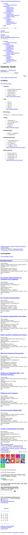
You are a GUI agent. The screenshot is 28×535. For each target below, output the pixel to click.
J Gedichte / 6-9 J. (12, 146)
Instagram (6, 508)
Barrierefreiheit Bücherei (6, 527)
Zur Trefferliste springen (6, 83)
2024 (9, 103)
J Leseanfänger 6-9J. (12, 140)
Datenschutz (16, 532)
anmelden (3, 30)
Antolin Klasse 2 (11, 154)
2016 (9, 107)
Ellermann (10, 123)
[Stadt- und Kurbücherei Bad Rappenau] (10, 1)
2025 (9, 102)
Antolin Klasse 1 (11, 156)
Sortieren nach (4, 249)
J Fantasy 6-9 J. (11, 141)
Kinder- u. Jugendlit (12, 133)
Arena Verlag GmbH (12, 122)
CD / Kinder (10, 143)
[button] (25, 76)
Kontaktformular (4, 502)
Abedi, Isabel (11, 92)
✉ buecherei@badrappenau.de (7, 501)
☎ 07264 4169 (4, 499)
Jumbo (9, 126)
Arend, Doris (11, 93)
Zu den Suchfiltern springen (7, 256)
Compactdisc (11, 134)
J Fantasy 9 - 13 (11, 144)
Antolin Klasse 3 (11, 157)
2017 (9, 106)
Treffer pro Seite (19, 250)
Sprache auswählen (5, 32)
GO (15, 28)
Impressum (21, 532)
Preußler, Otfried (11, 90)
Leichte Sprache (4, 528)
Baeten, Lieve (11, 95)
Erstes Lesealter (11, 153)
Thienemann (10, 120)
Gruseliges (10, 158)
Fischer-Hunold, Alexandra (14, 89)
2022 (9, 105)
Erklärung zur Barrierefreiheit (7, 526)
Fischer (9, 124)
